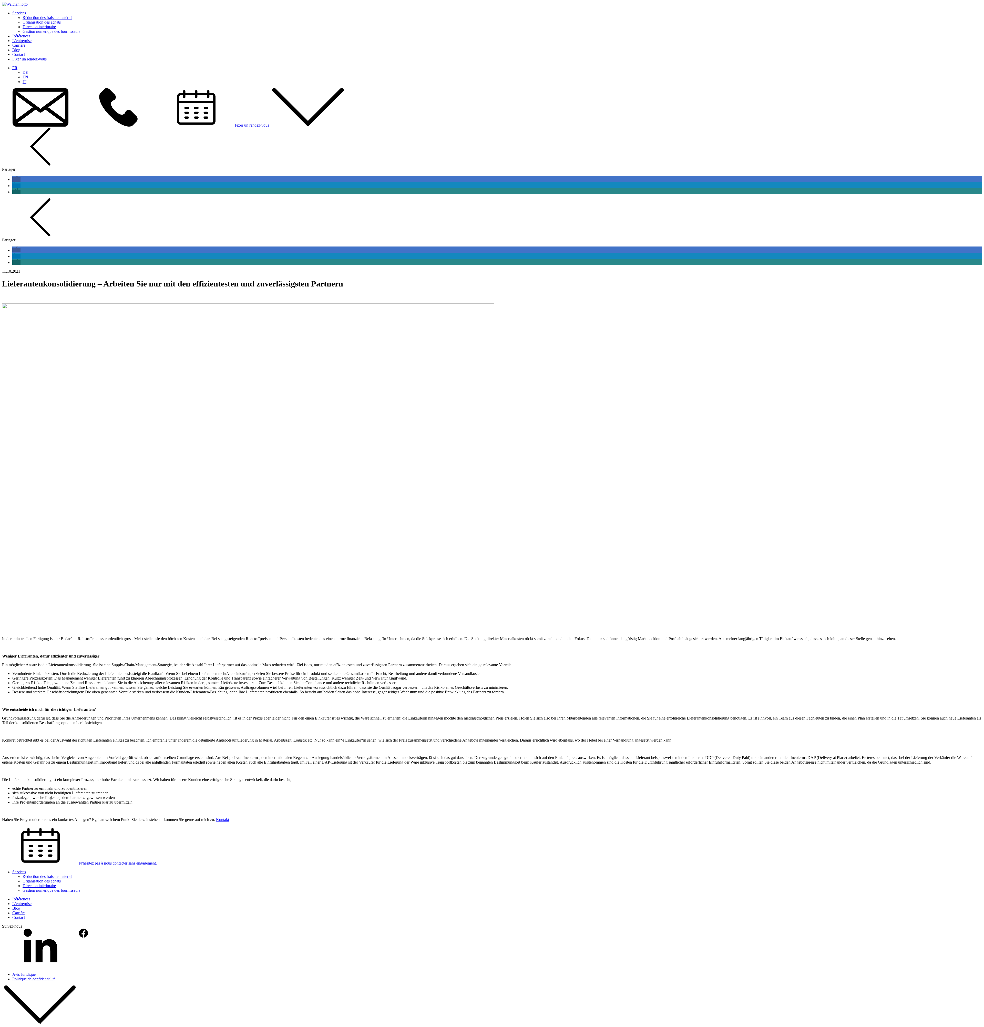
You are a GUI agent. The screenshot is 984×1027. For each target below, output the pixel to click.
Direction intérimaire (39, 27)
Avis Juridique (24, 974)
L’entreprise (22, 40)
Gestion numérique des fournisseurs (51, 31)
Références (21, 36)
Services (19, 13)
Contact (18, 54)
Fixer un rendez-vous (29, 59)
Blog (16, 50)
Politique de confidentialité (33, 979)
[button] (16, 179)
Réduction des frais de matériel (47, 17)
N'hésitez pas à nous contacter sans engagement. (118, 863)
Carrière (18, 45)
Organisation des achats (42, 22)
